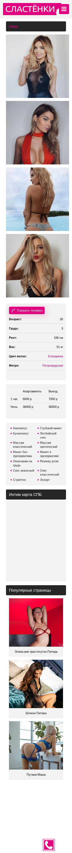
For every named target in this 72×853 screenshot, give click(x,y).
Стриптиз (19, 479)
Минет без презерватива (22, 454)
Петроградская (52, 365)
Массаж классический (22, 444)
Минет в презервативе (49, 454)
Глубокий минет (51, 428)
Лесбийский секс (48, 435)
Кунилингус (21, 433)
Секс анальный (23, 470)
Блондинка (55, 356)
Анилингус (20, 428)
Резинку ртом (49, 461)
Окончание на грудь (22, 463)
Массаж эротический (48, 444)
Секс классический (49, 472)
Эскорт (45, 479)
